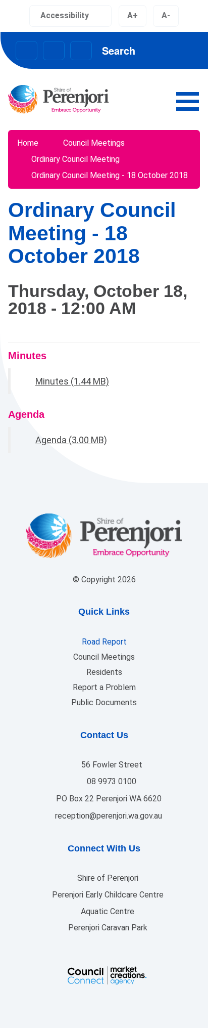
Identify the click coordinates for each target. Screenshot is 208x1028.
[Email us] (26, 50)
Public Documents (104, 702)
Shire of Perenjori (106, 878)
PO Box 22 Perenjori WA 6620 (108, 798)
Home (27, 143)
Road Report (104, 642)
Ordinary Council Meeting (75, 159)
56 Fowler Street (110, 764)
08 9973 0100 (110, 781)
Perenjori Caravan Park (106, 927)
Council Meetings (94, 143)
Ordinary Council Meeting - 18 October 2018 (109, 175)
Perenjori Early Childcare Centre (107, 895)
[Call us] (54, 50)
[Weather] (81, 50)
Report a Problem (104, 687)
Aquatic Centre (106, 911)
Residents (104, 672)
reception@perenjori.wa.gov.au (107, 816)
